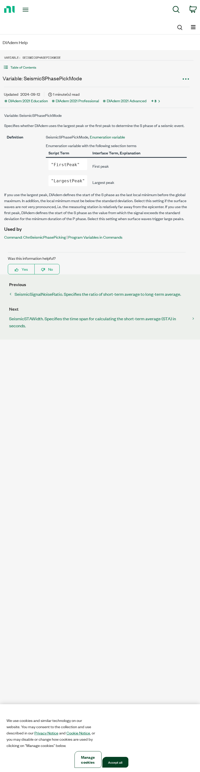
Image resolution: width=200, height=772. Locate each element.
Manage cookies (88, 759)
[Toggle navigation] (31, 10)
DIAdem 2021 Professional (77, 100)
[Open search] (179, 26)
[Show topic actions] (185, 79)
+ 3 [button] (154, 100)
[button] (96, 67)
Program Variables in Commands (95, 237)
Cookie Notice (78, 732)
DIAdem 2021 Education (28, 100)
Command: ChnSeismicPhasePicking (35, 237)
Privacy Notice (46, 732)
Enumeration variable (107, 137)
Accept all (115, 762)
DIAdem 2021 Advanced (126, 100)
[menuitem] (176, 10)
